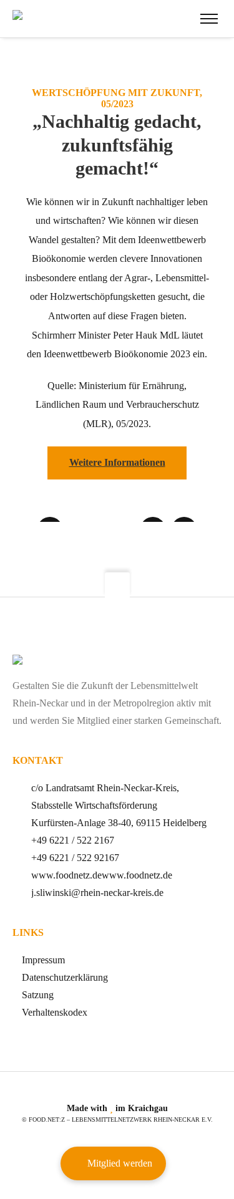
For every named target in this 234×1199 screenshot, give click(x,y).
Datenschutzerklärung (65, 977)
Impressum (43, 960)
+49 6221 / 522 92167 (75, 857)
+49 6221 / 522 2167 (72, 840)
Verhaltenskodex (54, 1012)
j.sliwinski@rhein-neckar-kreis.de (97, 892)
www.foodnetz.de (66, 875)
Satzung (38, 995)
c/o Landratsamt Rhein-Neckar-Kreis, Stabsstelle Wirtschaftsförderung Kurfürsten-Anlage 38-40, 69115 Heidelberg (119, 805)
